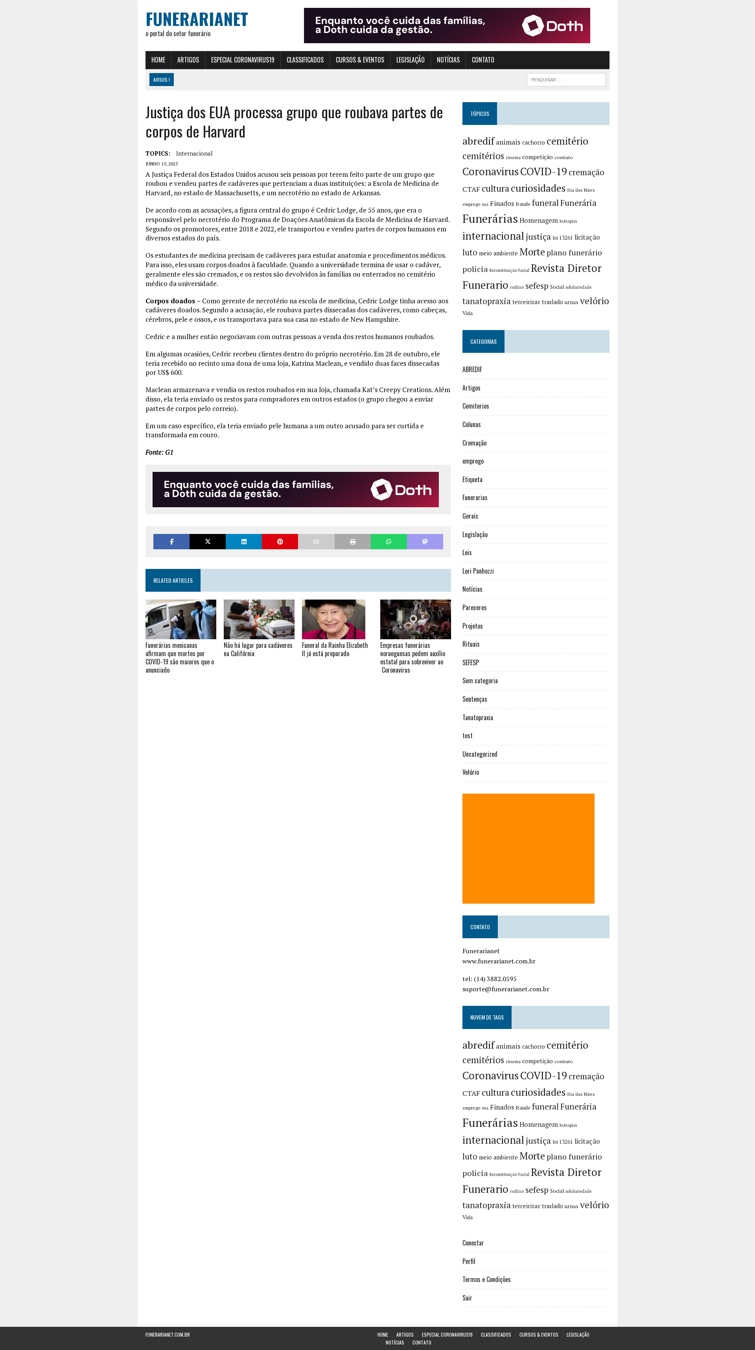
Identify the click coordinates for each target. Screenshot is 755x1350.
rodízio (517, 287)
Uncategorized (479, 754)
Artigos (188, 59)
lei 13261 (562, 237)
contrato (563, 157)
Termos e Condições (486, 1279)
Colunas (471, 424)
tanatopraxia (486, 300)
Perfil (468, 1261)
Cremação (474, 443)
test (467, 735)
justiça (538, 236)
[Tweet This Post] (208, 541)
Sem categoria (480, 680)
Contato (483, 59)
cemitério (567, 140)
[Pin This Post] (280, 541)
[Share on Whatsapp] (389, 541)
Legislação (410, 59)
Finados (502, 203)
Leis (467, 552)
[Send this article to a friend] (316, 541)
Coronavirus (490, 171)
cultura (495, 188)
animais (508, 142)
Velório (470, 772)
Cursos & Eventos (360, 59)
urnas (571, 302)
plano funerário (574, 253)
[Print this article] (353, 541)
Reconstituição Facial (509, 270)
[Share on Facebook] (171, 541)
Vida (467, 313)
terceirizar (526, 302)
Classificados (305, 59)
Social (557, 286)
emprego (471, 204)
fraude (523, 203)
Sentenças (474, 699)
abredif (478, 140)
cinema (513, 157)
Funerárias (490, 218)
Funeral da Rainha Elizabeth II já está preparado (335, 649)
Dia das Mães (581, 190)
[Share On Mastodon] (425, 541)
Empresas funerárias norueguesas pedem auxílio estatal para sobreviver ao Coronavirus (412, 657)
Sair (467, 1297)
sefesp (537, 285)
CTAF (471, 189)
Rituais (471, 644)
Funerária (578, 202)
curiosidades (538, 188)
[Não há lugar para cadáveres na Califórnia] (259, 634)
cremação (586, 172)
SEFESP (470, 662)
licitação (587, 237)
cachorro (533, 142)
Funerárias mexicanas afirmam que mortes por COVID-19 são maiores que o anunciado (179, 657)
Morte (532, 252)
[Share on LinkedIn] (244, 541)
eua (485, 204)
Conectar (473, 1242)
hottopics (568, 221)
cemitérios (483, 155)
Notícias (448, 59)
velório (594, 301)
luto (469, 252)
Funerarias (475, 497)
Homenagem (538, 220)
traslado (552, 302)
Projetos (472, 626)
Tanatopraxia (477, 717)
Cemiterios (475, 406)
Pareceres (474, 607)
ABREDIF (472, 369)
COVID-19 (543, 171)
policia (475, 269)
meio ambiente (498, 253)
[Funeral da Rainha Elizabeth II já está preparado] (333, 634)
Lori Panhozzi (478, 571)
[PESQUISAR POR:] (566, 78)
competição (537, 157)
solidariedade (578, 287)
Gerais (470, 516)
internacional (194, 153)
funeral (545, 203)
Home (158, 59)
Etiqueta (472, 479)
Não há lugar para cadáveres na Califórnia (258, 649)
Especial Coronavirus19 (242, 59)
